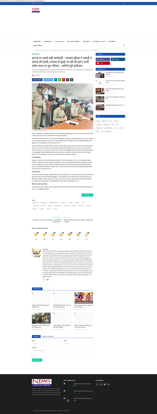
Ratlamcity (49, 209)
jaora (113, 124)
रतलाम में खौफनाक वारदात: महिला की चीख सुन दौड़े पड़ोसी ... (62, 326)
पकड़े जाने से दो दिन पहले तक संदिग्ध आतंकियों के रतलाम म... (115, 81)
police (115, 128)
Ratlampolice (44, 202)
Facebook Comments (48, 336)
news (102, 131)
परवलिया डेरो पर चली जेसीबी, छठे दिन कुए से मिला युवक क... (41, 326)
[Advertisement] (78, 27)
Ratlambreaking (108, 128)
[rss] (108, 384)
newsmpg (37, 75)
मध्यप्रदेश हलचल (38, 50)
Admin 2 (33, 309)
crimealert (88, 206)
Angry (69, 239)
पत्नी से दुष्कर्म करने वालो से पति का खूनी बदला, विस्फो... (82, 384)
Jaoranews (63, 202)
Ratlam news (106, 124)
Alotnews (77, 202)
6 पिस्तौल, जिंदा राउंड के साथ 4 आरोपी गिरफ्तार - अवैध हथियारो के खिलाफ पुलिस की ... (46, 221)
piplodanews (108, 131)
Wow (86, 239)
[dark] (124, 3)
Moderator (108, 108)
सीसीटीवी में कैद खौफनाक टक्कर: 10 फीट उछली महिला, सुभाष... (62, 306)
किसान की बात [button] (112, 41)
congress (115, 121)
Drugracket (43, 206)
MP (117, 124)
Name (33, 340)
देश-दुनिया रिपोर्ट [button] (37, 41)
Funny (61, 239)
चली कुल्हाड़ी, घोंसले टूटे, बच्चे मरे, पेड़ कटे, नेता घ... (115, 106)
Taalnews (70, 202)
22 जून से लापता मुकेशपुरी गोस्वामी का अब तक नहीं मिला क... (115, 89)
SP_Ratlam (41, 209)
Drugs (83, 202)
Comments (36, 336)
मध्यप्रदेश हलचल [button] (48, 41)
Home (33, 50)
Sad (78, 239)
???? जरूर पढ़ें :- (87, 195)
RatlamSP (35, 209)
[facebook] (97, 384)
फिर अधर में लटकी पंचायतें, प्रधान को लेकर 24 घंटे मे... (83, 392)
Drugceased (66, 206)
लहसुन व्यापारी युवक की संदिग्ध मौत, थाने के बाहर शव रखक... (82, 326)
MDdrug (50, 206)
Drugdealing (35, 206)
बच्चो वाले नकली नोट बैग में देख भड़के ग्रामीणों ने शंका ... (40, 306)
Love (53, 239)
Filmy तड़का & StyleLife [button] (99, 41)
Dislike (44, 239)
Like (36, 239)
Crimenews (81, 206)
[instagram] (101, 384)
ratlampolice (99, 128)
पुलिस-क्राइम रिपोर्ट (45, 50)
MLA (97, 131)
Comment (34, 348)
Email (65, 340)
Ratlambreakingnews (54, 202)
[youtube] (104, 384)
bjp (110, 121)
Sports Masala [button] (59, 41)
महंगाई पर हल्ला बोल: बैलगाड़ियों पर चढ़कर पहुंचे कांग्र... (115, 97)
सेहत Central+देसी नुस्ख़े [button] (73, 41)
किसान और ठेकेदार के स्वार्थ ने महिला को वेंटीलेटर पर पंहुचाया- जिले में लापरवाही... (78, 221)
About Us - (34, 3)
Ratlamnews (35, 202)
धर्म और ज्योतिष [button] (86, 41)
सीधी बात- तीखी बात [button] (37, 46)
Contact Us (40, 3)
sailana (120, 128)
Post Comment (37, 360)
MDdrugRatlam (57, 206)
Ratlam (55, 209)
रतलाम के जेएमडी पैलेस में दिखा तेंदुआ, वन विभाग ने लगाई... (83, 399)
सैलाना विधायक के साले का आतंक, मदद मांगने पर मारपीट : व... (83, 306)
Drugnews (73, 206)
